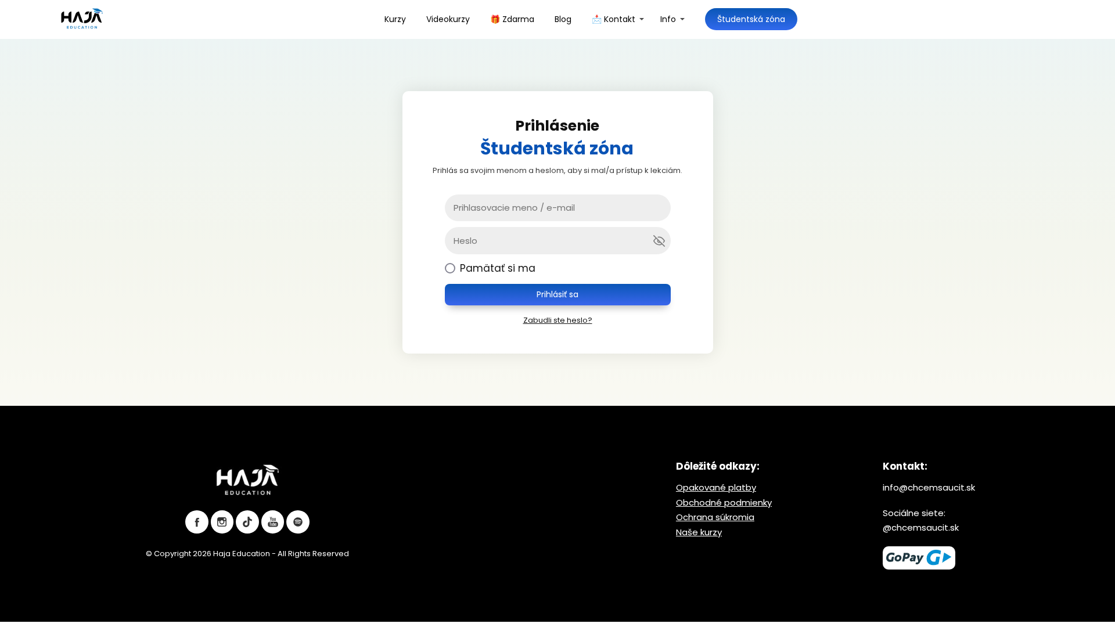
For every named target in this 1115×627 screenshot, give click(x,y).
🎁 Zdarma (512, 19)
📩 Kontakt (613, 19)
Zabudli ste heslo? (557, 320)
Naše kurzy (699, 532)
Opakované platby (716, 487)
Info (668, 19)
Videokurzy (448, 19)
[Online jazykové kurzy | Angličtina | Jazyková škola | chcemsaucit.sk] (82, 19)
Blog (563, 19)
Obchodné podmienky (724, 502)
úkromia (737, 517)
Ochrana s (698, 517)
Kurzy (395, 19)
